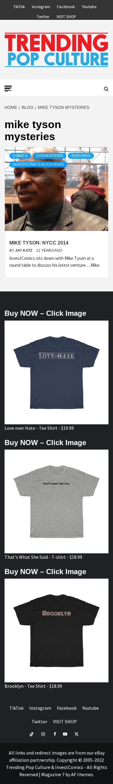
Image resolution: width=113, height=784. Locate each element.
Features (80, 156)
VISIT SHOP (66, 15)
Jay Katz (24, 250)
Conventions (49, 156)
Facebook (66, 6)
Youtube (89, 6)
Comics (20, 156)
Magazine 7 (52, 774)
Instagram (41, 6)
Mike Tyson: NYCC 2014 (38, 242)
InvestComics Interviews (38, 164)
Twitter (43, 15)
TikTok (19, 6)
